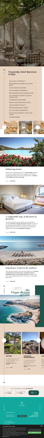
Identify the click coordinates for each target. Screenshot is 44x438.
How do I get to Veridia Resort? (17, 81)
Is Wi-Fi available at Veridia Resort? (18, 90)
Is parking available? (14, 117)
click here (18, 435)
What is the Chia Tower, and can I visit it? (20, 102)
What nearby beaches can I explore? (18, 107)
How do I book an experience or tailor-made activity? (20, 113)
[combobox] (41, 426)
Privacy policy (7, 424)
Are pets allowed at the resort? (17, 105)
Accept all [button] (34, 432)
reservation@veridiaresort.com (33, 416)
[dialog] (22, 431)
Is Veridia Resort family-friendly (17, 99)
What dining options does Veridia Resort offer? (21, 93)
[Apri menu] (3, 4)
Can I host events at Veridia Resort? (18, 110)
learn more (12, 232)
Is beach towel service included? (17, 87)
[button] (15, 436)
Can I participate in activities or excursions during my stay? (20, 96)
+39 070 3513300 (36, 413)
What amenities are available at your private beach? (21, 84)
